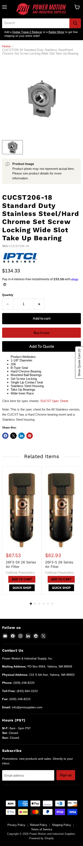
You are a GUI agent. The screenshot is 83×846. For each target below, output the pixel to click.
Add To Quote (41, 346)
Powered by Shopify (41, 838)
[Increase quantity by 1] (39, 304)
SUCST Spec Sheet (54, 401)
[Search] (75, 23)
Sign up (66, 775)
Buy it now (41, 333)
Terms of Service (41, 829)
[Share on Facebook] (5, 436)
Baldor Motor (56, 32)
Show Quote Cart (79, 362)
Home (6, 46)
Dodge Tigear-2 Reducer (27, 32)
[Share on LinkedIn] (21, 436)
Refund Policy (38, 825)
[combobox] (35, 23)
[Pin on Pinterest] (29, 436)
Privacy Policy (16, 825)
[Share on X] (13, 436)
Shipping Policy (61, 825)
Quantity (7, 295)
